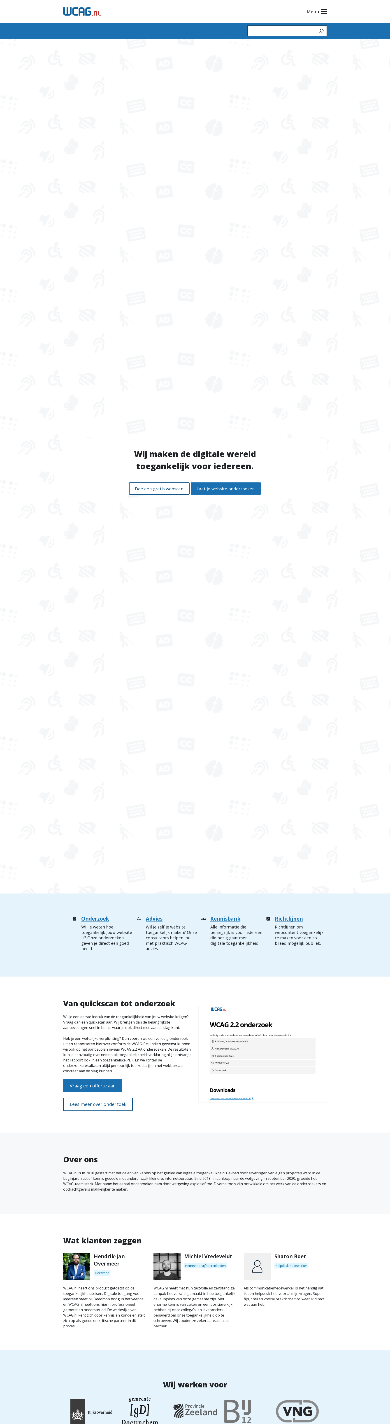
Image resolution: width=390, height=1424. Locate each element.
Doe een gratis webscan (159, 488)
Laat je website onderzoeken (226, 488)
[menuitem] (102, 935)
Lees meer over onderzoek (98, 1104)
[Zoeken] (321, 31)
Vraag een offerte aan (93, 1086)
